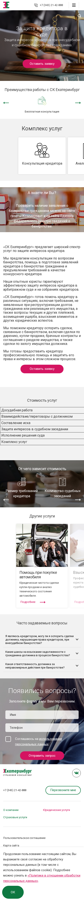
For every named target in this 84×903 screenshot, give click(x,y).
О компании (11, 810)
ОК (13, 892)
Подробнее (27, 602)
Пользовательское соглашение (24, 838)
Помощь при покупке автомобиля (38, 574)
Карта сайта (11, 845)
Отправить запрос (42, 756)
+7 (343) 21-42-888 (51, 5)
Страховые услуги (15, 817)
